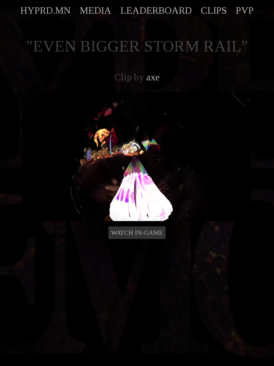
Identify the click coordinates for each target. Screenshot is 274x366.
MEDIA (95, 10)
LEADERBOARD (156, 10)
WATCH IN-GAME (137, 232)
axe (152, 77)
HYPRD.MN (45, 10)
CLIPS (214, 10)
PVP (245, 10)
